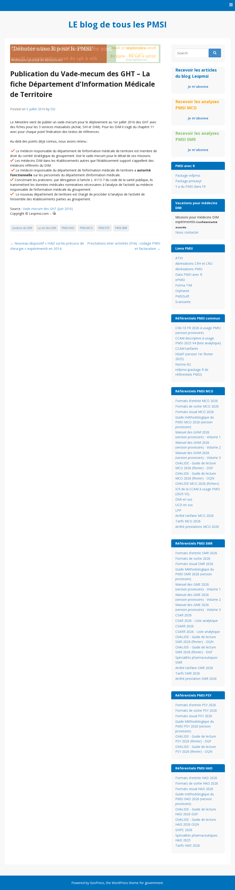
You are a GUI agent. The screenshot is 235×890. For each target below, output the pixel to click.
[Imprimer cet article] (54, 213)
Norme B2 (183, 364)
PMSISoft (182, 296)
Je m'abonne (198, 86)
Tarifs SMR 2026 (187, 673)
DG (52, 109)
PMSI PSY (104, 228)
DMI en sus (183, 499)
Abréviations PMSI (188, 269)
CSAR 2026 (183, 615)
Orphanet (182, 291)
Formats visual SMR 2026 (194, 564)
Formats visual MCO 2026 (194, 412)
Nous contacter (187, 232)
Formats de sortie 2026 (192, 558)
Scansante (183, 302)
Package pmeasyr (188, 181)
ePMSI (180, 280)
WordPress (120, 883)
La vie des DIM (47, 228)
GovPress (97, 883)
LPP (178, 510)
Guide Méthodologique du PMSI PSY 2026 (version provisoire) (194, 726)
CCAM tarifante (186, 348)
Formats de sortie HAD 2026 (196, 783)
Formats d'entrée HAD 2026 (196, 778)
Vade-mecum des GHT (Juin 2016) (48, 209)
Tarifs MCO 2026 (188, 521)
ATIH (179, 258)
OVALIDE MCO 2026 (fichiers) (197, 483)
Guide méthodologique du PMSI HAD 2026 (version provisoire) (194, 799)
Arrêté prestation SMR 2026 (196, 678)
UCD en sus (184, 505)
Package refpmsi (187, 175)
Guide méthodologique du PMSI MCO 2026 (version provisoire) (194, 422)
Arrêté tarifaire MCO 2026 (194, 515)
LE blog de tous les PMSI (117, 24)
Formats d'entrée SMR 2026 (196, 553)
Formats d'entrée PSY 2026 (195, 705)
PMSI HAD (68, 228)
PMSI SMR (121, 228)
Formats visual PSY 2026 (193, 716)
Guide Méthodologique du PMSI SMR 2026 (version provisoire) (194, 574)
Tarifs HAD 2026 (187, 845)
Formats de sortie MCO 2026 (197, 406)
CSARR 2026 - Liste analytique (197, 631)
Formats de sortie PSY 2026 (196, 710)
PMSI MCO (86, 228)
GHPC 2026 (183, 830)
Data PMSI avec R (188, 274)
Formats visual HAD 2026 (194, 789)
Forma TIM (183, 285)
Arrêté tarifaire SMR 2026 (194, 668)
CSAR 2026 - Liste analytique (196, 620)
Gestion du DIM (22, 228)
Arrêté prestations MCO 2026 (197, 526)
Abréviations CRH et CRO (194, 263)
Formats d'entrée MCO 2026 (196, 401)
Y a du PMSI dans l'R (190, 186)
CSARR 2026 (184, 626)
